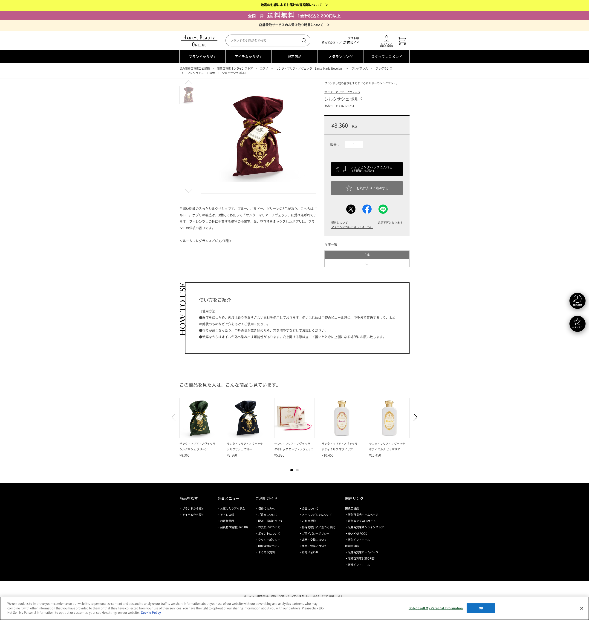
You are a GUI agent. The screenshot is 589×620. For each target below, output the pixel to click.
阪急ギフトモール (359, 540)
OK (481, 608)
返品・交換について (314, 540)
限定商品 (294, 56)
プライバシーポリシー (315, 534)
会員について (310, 508)
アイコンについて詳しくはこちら (352, 227)
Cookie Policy (151, 612)
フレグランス (359, 68)
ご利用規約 (309, 521)
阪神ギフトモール (359, 565)
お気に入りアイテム (232, 508)
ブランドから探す (202, 56)
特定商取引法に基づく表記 (318, 527)
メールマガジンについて (317, 515)
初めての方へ (330, 42)
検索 (303, 40)
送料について (339, 223)
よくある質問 (266, 552)
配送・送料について (270, 521)
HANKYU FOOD (357, 534)
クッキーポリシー (269, 540)
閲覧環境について (269, 546)
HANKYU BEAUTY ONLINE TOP (200, 40)
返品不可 (383, 223)
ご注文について (267, 515)
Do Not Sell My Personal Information (436, 608)
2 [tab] (297, 470)
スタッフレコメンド (386, 56)
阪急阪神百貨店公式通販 (194, 68)
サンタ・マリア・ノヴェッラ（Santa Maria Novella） (310, 68)
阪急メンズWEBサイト (362, 521)
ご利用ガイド (350, 42)
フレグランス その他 (201, 73)
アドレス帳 (227, 515)
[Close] (582, 608)
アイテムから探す (248, 56)
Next (414, 417)
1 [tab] (291, 470)
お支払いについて (269, 527)
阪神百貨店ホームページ (363, 552)
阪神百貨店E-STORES (361, 558)
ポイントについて (269, 534)
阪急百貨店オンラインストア (235, 68)
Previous (175, 417)
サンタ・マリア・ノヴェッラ (342, 92)
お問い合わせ (310, 552)
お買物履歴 (227, 521)
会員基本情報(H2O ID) (234, 527)
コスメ (264, 68)
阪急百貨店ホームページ (363, 515)
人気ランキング (341, 56)
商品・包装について (314, 546)
